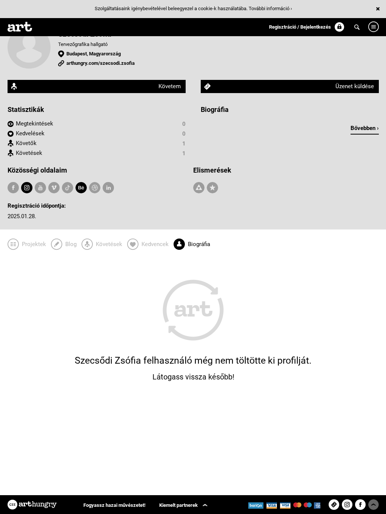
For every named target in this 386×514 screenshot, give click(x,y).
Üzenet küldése (354, 86)
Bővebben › (365, 128)
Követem (169, 86)
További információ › (270, 8)
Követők (26, 143)
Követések (29, 153)
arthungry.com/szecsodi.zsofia (100, 63)
